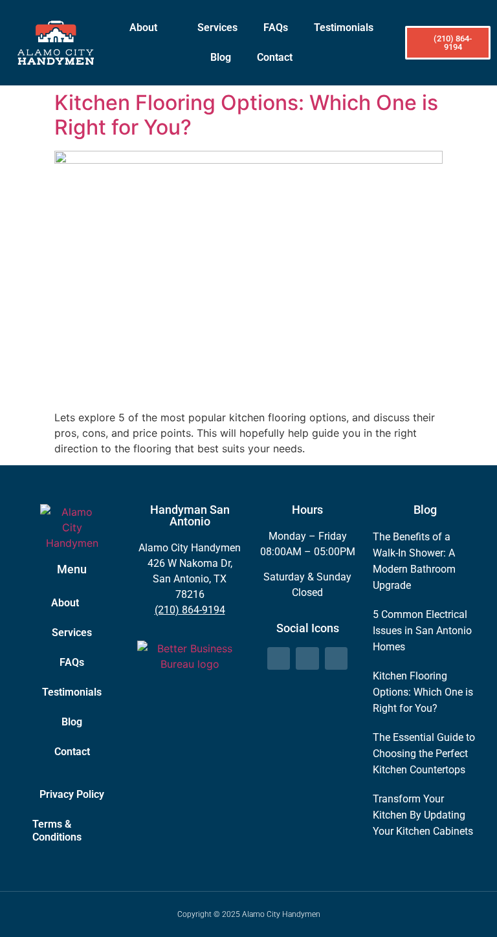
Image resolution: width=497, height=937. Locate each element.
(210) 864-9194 (190, 610)
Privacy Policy (71, 794)
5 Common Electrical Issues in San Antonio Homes (422, 630)
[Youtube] (336, 658)
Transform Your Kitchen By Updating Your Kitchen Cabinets (423, 815)
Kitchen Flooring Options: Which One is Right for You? (246, 115)
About (143, 27)
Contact (275, 57)
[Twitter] (307, 658)
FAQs (275, 27)
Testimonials (343, 27)
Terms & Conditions (57, 830)
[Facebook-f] (278, 658)
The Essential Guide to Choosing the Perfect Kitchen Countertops (424, 753)
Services (217, 27)
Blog (220, 57)
